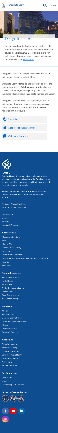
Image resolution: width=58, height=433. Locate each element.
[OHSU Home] (4, 5)
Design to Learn (16, 4)
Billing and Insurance (11, 277)
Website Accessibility (11, 247)
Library (5, 325)
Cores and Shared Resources (14, 321)
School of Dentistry (10, 351)
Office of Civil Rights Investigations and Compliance (25, 258)
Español (5, 221)
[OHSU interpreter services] (21, 401)
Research (7, 306)
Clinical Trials (7, 291)
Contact (5, 218)
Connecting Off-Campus (13, 384)
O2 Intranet (7, 377)
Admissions (7, 362)
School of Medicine (10, 344)
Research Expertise (10, 332)
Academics (7, 339)
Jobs (4, 240)
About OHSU (9, 232)
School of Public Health (12, 355)
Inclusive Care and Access (15, 392)
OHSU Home (7, 214)
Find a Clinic (7, 284)
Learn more (28, 59)
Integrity (6, 251)
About (5, 311)
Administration (8, 314)
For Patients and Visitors (13, 288)
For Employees (9, 373)
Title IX (5, 262)
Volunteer (6, 265)
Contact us (13, 119)
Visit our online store (18, 136)
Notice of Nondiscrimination (14, 207)
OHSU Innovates (9, 328)
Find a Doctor (8, 281)
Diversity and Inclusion (12, 254)
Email (4, 381)
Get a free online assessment (21, 127)
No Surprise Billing (10, 298)
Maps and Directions (11, 237)
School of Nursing (9, 347)
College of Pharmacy (11, 358)
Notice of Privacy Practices (14, 204)
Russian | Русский (10, 225)
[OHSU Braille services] (6, 401)
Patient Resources (11, 273)
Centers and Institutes (12, 318)
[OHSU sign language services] (13, 401)
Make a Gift (7, 244)
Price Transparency (10, 295)
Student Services (9, 365)
